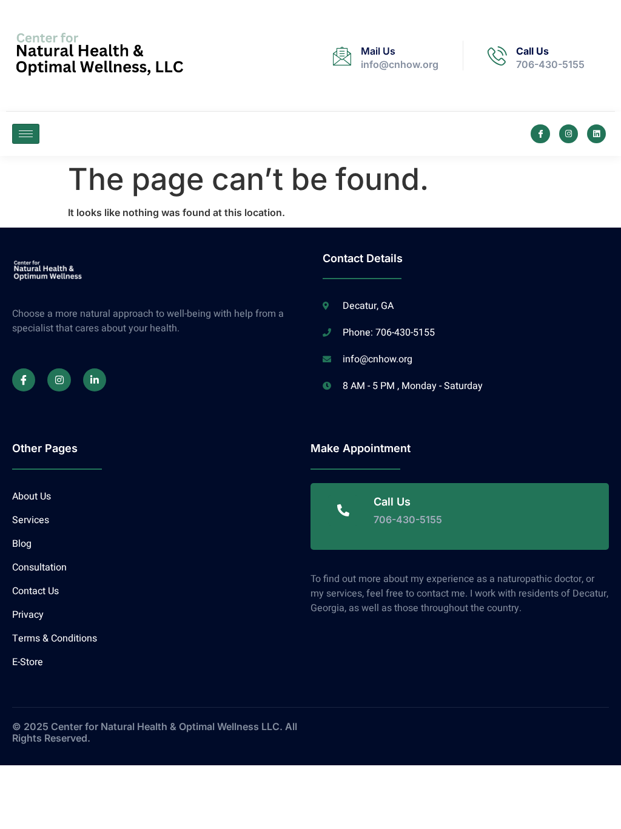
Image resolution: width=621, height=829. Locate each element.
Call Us (532, 51)
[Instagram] (568, 133)
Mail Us (378, 51)
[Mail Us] (342, 56)
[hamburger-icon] (25, 134)
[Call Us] (497, 56)
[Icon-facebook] (540, 133)
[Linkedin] (596, 133)
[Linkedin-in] (94, 379)
